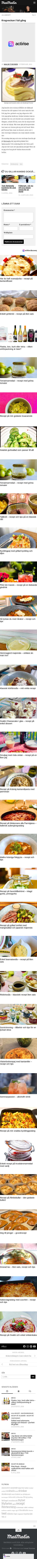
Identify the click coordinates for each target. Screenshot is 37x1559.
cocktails (10, 1490)
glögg (25, 1494)
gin (22, 1494)
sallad (25, 1507)
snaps (13, 1510)
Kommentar (9, 210)
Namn (7, 224)
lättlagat (5, 1500)
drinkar (22, 1490)
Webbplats (8, 232)
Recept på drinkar (17, 1464)
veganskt (20, 1514)
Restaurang (14, 164)
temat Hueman (29, 1548)
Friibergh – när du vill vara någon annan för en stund (25, 189)
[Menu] (34, 2)
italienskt (11, 1497)
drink (16, 1491)
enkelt (13, 1494)
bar (23, 1488)
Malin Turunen (11, 64)
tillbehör (10, 1514)
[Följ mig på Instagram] (27, 1346)
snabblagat (31, 1507)
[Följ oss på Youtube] (34, 1346)
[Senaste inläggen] (7, 1391)
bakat (19, 1488)
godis (28, 1494)
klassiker (20, 1497)
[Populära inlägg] (18, 1391)
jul (16, 1497)
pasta (14, 1504)
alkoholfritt (6, 1488)
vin (3, 1516)
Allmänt (6, 15)
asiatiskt (14, 1488)
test (4, 1513)
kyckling (30, 1497)
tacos (31, 1510)
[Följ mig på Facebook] (24, 1346)
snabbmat (4, 1510)
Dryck (13, 1398)
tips (21, 164)
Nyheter (7, 1503)
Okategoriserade (27, 1413)
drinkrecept (6, 1494)
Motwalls (7, 141)
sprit (17, 1510)
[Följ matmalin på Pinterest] (31, 1346)
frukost (18, 1494)
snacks (9, 1510)
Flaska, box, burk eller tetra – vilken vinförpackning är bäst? (23, 1402)
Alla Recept (15, 1413)
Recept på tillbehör (18, 1415)
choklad (31, 1488)
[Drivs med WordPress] (11, 1548)
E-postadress (25, 224)
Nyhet (21, 1500)
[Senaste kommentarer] (29, 1391)
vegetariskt (27, 1514)
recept (20, 1503)
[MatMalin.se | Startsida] (11, 2)
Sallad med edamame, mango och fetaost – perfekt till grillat (23, 1422)
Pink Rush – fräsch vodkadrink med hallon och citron (22, 1468)
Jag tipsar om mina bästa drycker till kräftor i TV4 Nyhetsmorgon (21, 1438)
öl (5, 1517)
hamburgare (5, 1497)
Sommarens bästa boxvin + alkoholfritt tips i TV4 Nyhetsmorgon (22, 1453)
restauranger (20, 1507)
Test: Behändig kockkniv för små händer (9, 188)
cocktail (3, 1491)
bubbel (26, 1488)
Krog (25, 1497)
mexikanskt (13, 1500)
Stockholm (23, 1510)
